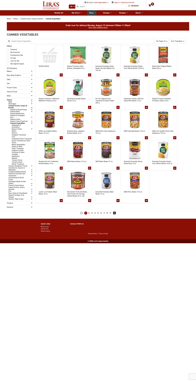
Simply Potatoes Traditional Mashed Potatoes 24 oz (49, 100)
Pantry (15, 19)
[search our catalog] (77, 7)
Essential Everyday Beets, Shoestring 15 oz (133, 162)
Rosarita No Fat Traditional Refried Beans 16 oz (48, 162)
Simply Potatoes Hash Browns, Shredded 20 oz (76, 67)
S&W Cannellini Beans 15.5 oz (134, 131)
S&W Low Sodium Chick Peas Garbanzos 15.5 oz (163, 132)
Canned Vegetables (53, 19)
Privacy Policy (92, 233)
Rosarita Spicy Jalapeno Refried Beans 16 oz (76, 132)
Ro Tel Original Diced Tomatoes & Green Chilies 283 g (104, 101)
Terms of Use (103, 233)
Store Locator (45, 231)
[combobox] (72, 7)
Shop (9, 19)
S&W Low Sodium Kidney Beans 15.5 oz (48, 132)
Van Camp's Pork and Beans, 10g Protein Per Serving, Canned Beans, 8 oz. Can (77, 194)
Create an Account (127, 2)
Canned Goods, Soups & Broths (32, 19)
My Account (45, 226)
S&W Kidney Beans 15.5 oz (76, 161)
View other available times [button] (98, 28)
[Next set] (114, 213)
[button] (101, 2)
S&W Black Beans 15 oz (104, 161)
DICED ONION (44, 66)
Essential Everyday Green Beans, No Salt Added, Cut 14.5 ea (105, 68)
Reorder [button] (135, 6)
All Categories (12, 68)
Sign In (116, 2)
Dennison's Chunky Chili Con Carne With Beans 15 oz (134, 100)
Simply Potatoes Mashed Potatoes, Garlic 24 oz (161, 100)
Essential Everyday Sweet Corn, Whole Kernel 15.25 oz (134, 67)
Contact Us (44, 229)
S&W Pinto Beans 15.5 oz (133, 192)
